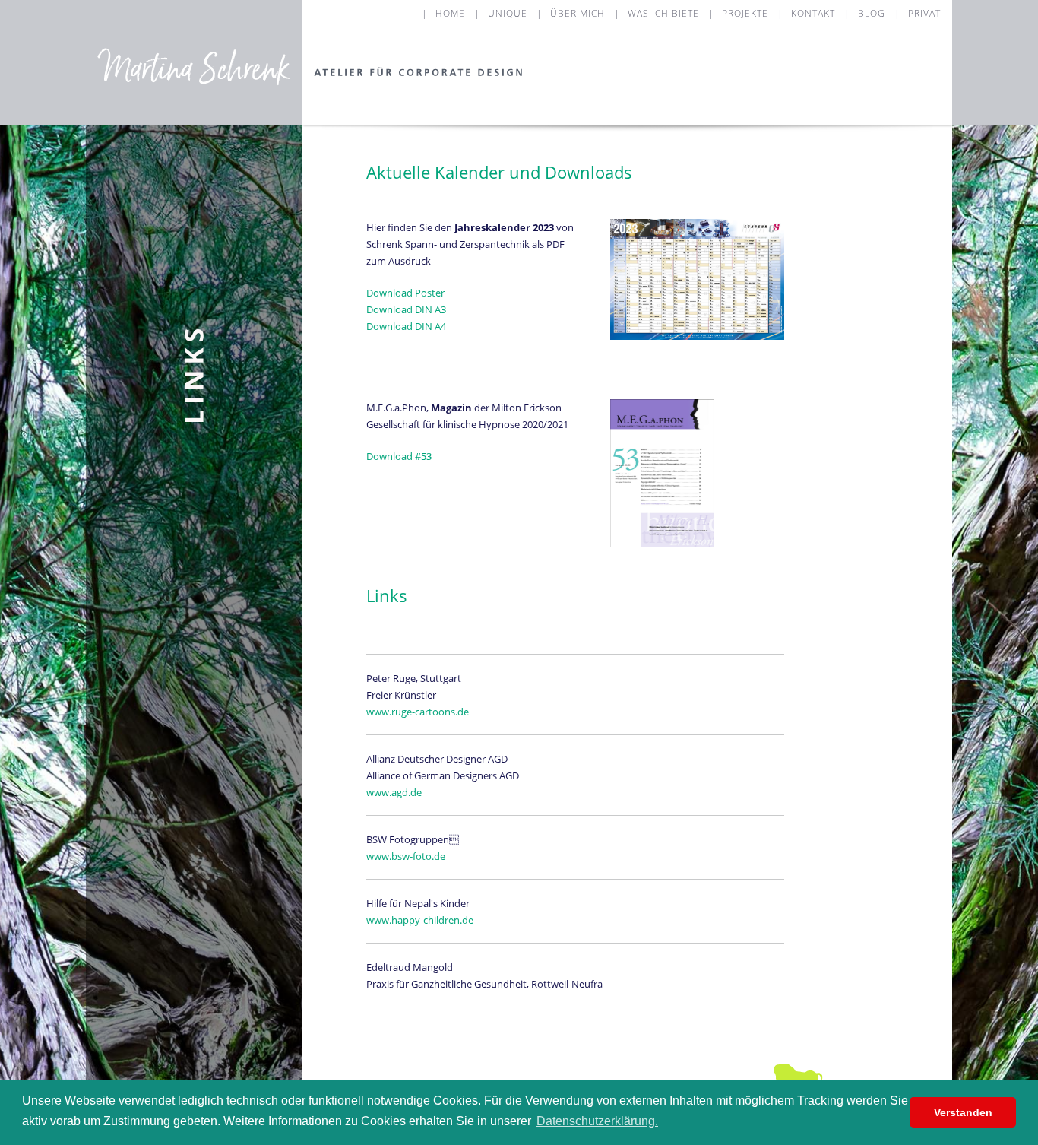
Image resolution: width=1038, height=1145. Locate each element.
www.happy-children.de (419, 920)
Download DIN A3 (406, 309)
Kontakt (813, 13)
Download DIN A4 (406, 326)
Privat (924, 13)
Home (450, 13)
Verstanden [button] (963, 1112)
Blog (871, 13)
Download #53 (399, 456)
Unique (507, 13)
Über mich (577, 13)
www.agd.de (394, 792)
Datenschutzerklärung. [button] (597, 1121)
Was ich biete (663, 13)
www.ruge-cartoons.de (417, 711)
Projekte (745, 13)
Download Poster (405, 293)
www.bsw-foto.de (405, 856)
